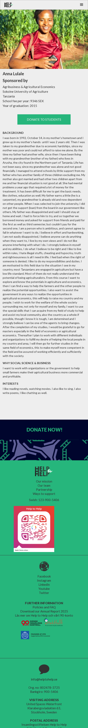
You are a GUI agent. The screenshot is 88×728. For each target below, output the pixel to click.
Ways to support (44, 493)
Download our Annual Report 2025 (44, 611)
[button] (82, 4)
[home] (7, 4)
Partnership (44, 489)
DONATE (44, 430)
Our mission (44, 481)
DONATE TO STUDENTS (44, 119)
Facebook (44, 576)
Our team (44, 485)
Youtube (44, 588)
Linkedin (44, 584)
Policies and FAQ (44, 607)
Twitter (44, 593)
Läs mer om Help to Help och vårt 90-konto (44, 615)
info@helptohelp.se (44, 679)
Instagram (44, 580)
